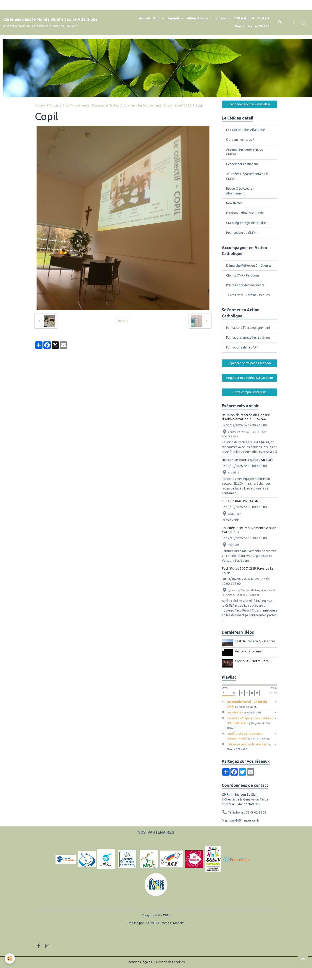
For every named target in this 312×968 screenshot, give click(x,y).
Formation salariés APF (242, 347)
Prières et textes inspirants (245, 285)
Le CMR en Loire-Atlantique (245, 130)
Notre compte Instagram (250, 392)
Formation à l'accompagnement (248, 328)
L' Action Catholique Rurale (245, 213)
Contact (263, 18)
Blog (157, 18)
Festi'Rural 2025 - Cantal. (255, 641)
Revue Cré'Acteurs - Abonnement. (240, 191)
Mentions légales (139, 962)
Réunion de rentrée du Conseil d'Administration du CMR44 (246, 417)
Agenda (174, 18)
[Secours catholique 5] (127, 858)
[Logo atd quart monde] (106, 858)
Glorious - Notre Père (252, 661)
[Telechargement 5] (213, 858)
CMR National (243, 18)
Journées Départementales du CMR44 (248, 176)
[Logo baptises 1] (87, 858)
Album (54, 105)
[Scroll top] (303, 959)
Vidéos (221, 18)
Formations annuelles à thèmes (248, 337)
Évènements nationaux (242, 164)
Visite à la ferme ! (249, 651)
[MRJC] (149, 858)
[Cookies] (10, 958)
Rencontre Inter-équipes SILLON (247, 460)
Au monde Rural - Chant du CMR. (247, 704)
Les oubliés (244, 712)
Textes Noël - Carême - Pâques (248, 295)
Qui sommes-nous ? (240, 139)
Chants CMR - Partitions (242, 275)
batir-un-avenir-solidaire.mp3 (249, 746)
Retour (123, 321)
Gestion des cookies (170, 962)
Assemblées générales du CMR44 (244, 152)
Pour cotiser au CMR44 (252, 26)
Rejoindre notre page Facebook (250, 363)
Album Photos (198, 18)
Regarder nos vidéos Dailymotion (249, 378)
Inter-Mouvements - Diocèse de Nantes (91, 105)
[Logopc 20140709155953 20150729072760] (239, 858)
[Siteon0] (194, 858)
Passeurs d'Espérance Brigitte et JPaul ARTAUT (250, 722)
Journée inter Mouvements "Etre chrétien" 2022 (157, 105)
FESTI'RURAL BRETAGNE (241, 501)
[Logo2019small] (66, 859)
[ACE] (171, 858)
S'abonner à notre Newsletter (249, 104)
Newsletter (234, 203)
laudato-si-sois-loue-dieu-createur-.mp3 (249, 736)
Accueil (144, 18)
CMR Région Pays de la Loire (246, 223)
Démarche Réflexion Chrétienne (249, 265)
